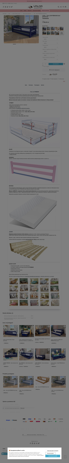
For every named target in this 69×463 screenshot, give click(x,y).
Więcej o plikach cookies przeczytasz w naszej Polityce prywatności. (26, 456)
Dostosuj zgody (50, 453)
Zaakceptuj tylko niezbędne (52, 450)
